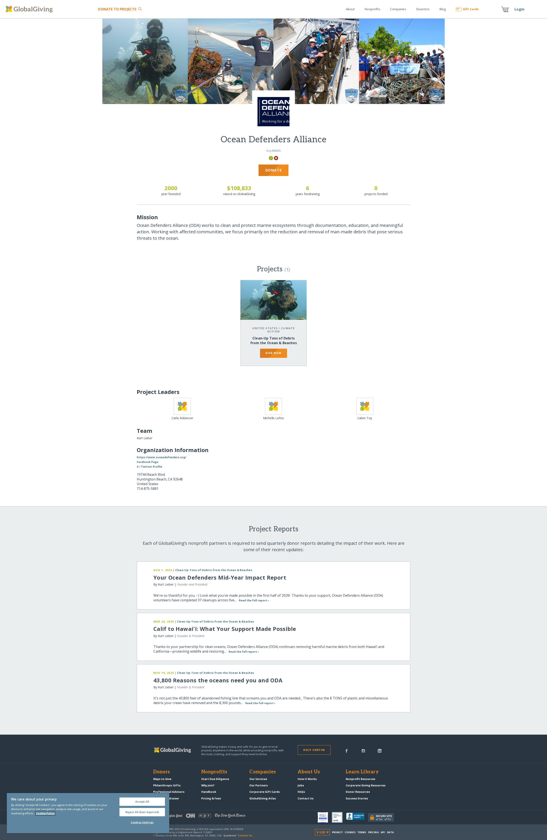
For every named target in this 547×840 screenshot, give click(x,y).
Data (390, 832)
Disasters (422, 9)
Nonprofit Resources (360, 779)
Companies (398, 9)
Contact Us (305, 798)
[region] (88, 813)
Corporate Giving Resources (365, 785)
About (350, 9)
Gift (471, 9)
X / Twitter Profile (149, 466)
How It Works (307, 779)
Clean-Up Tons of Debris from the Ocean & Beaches (273, 340)
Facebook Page (147, 462)
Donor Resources (358, 792)
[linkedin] (379, 750)
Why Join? (208, 785)
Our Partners (258, 785)
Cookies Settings (142, 822)
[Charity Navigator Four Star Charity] (325, 817)
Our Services (258, 779)
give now (273, 353)
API (383, 832)
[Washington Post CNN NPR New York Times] (213, 816)
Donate (117, 9)
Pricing (373, 832)
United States (265, 328)
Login (519, 9)
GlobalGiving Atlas (262, 798)
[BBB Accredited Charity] (357, 817)
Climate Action (281, 329)
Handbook (208, 792)
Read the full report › (254, 600)
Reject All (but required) (142, 812)
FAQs (301, 792)
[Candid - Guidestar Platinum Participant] (339, 817)
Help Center (314, 750)
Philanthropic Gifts (167, 785)
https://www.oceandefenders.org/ (161, 457)
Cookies (350, 832)
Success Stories (357, 798)
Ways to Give (162, 779)
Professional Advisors (168, 792)
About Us (309, 772)
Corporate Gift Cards (264, 792)
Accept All (142, 801)
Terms (361, 832)
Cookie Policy (45, 813)
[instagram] (363, 750)
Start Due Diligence (215, 779)
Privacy (337, 832)
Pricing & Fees (211, 798)
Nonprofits (372, 9)
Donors (161, 772)
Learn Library (362, 772)
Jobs (301, 785)
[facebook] (346, 750)
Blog (442, 9)
